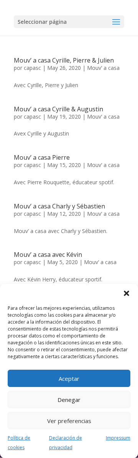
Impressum (118, 438)
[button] (126, 293)
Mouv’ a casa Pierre (42, 157)
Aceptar (69, 378)
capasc (32, 67)
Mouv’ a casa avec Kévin (48, 254)
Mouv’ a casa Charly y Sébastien (59, 206)
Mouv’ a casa (103, 67)
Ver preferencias (69, 421)
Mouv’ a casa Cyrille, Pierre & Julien (64, 60)
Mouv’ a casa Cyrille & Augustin (58, 109)
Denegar (69, 399)
